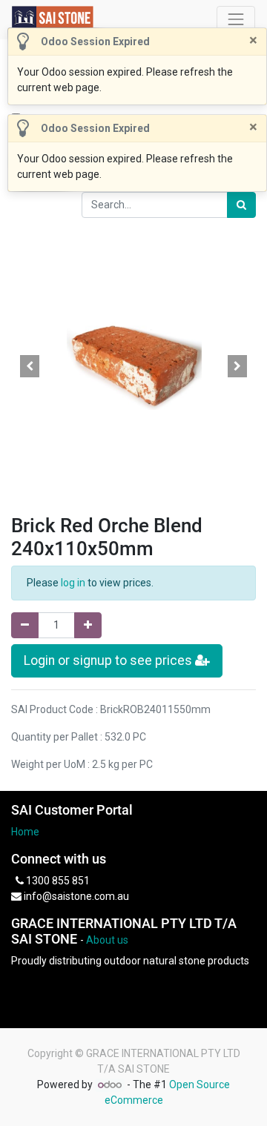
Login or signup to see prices (109, 660)
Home (25, 832)
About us (107, 940)
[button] (29, 366)
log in (73, 583)
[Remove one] (25, 625)
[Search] (241, 205)
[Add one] (88, 625)
